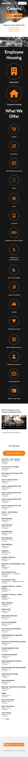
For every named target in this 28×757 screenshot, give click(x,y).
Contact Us (13, 745)
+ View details (4, 463)
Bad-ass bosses (14, 31)
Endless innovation (14, 29)
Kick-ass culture (14, 27)
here (20, 432)
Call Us (21, 745)
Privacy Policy (21, 750)
